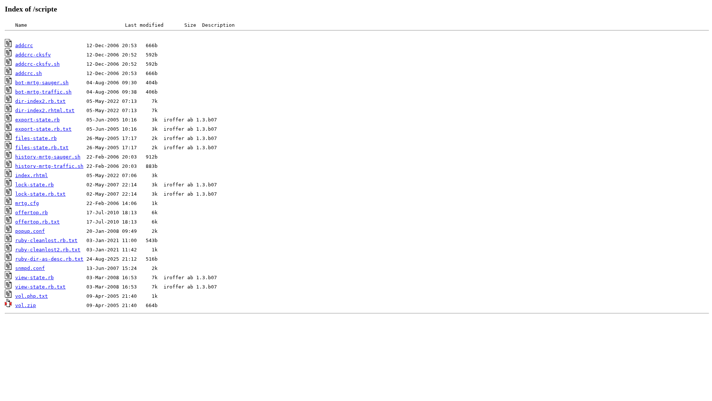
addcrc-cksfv (33, 55)
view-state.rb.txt (40, 287)
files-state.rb (36, 138)
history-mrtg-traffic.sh (49, 166)
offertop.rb (31, 212)
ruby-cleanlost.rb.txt (46, 240)
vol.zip (25, 305)
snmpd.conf (30, 268)
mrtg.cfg (27, 203)
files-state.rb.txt (42, 147)
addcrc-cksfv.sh (37, 64)
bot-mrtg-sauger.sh (42, 82)
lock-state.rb (34, 185)
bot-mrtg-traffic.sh (43, 92)
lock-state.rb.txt (40, 194)
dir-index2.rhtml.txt (45, 110)
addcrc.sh (28, 73)
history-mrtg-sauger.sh (47, 157)
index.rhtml (31, 175)
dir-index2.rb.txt (40, 101)
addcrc (24, 45)
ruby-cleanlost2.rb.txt (47, 249)
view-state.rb (34, 277)
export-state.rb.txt (43, 129)
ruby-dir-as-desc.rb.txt (49, 259)
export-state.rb (37, 120)
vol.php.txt (31, 296)
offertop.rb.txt (37, 222)
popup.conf (30, 231)
